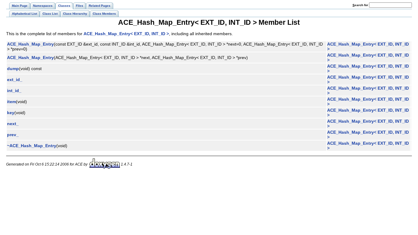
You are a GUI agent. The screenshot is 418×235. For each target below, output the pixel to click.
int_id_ (14, 90)
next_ (13, 123)
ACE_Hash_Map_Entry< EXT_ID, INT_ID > (126, 33)
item (11, 101)
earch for (361, 5)
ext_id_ (14, 79)
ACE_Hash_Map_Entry (30, 44)
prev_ (13, 134)
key (10, 112)
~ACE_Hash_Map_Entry (31, 145)
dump (13, 68)
